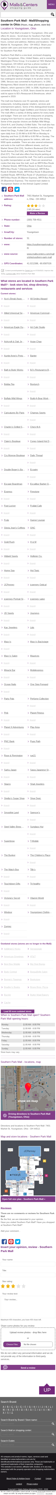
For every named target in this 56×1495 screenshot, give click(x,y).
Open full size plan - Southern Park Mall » (23, 1199)
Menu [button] (51, 4)
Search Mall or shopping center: (16, 1430)
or (28, 1335)
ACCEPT (40, 1493)
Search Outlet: (8, 1441)
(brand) (7, 306)
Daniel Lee (29, 270)
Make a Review (37, 213)
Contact (38, 1479)
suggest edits (11, 274)
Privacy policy (32, 1484)
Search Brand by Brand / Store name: (19, 1420)
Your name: (7, 1259)
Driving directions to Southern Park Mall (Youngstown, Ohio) (29, 1115)
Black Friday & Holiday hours (18, 1479)
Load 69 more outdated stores (17, 1011)
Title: (4, 1270)
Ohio (29, 226)
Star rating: (7, 1281)
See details (49, 1493)
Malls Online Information (28, 1489)
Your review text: (10, 1293)
